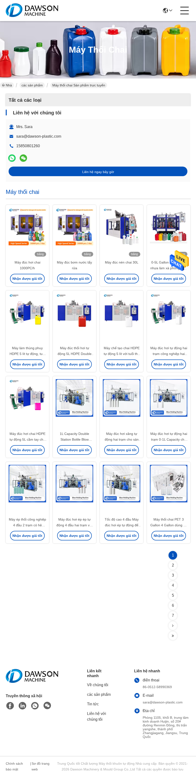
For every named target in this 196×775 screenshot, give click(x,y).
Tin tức (93, 704)
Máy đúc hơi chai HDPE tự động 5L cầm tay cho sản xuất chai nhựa (27, 439)
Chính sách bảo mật (14, 766)
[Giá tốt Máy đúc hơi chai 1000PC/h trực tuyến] (27, 233)
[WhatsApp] (12, 158)
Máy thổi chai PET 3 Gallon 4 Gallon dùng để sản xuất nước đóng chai (168, 525)
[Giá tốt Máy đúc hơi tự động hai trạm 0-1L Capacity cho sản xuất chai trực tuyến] (168, 404)
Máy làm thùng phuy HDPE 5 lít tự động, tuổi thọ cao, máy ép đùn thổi (27, 353)
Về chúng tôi (97, 685)
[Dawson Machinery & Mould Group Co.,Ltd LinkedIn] (22, 706)
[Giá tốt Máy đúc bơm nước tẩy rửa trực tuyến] (74, 233)
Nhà (9, 85)
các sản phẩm (32, 85)
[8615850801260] (35, 706)
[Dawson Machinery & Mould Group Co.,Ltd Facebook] (10, 706)
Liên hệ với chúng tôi (96, 716)
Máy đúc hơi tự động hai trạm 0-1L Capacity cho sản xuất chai (168, 439)
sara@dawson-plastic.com (38, 136)
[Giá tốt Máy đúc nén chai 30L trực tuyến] (121, 233)
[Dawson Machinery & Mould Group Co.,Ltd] (32, 10)
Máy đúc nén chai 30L (121, 262)
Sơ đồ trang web (40, 766)
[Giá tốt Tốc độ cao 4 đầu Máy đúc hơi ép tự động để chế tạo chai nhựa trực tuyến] (121, 490)
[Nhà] (32, 682)
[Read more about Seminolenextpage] (173, 625)
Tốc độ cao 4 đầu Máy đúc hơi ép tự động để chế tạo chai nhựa (122, 525)
